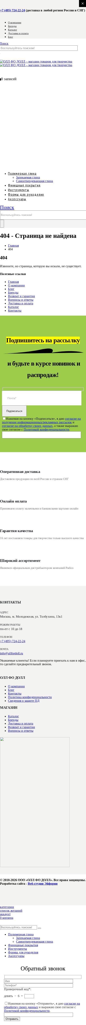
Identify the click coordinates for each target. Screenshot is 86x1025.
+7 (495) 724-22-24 (12, 10)
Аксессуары (17, 199)
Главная (13, 281)
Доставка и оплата (18, 33)
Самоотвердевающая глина (34, 181)
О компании (14, 22)
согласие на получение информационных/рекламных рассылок (41, 420)
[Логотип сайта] (36, 63)
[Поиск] (2, 224)
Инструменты (17, 948)
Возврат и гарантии (21, 296)
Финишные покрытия (23, 945)
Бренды (12, 26)
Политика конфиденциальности (30, 697)
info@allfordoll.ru (11, 653)
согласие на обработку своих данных (27, 426)
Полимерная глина (22, 173)
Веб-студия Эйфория (43, 883)
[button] (7, 207)
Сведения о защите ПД (23, 700)
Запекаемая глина (28, 177)
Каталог (12, 29)
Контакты (14, 310)
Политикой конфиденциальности (46, 429)
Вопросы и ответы (20, 299)
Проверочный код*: (17, 989)
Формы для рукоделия (23, 952)
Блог (10, 37)
